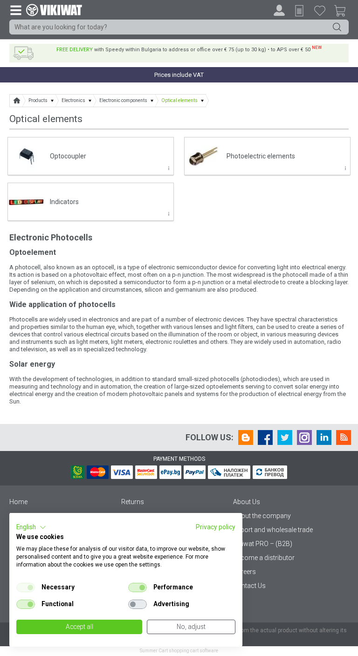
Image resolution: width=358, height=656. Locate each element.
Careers (244, 571)
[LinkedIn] (324, 437)
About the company (262, 515)
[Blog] (245, 437)
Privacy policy (215, 527)
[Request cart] (299, 10)
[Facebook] (265, 437)
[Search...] (337, 27)
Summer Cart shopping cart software (179, 650)
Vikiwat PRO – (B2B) (262, 543)
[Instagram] (304, 437)
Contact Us (249, 585)
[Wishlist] (319, 10)
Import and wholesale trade (273, 529)
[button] (31, 527)
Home (18, 502)
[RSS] (343, 437)
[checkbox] (25, 587)
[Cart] (344, 12)
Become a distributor (264, 557)
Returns (132, 502)
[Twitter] (284, 437)
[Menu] (15, 10)
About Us (246, 502)
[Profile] (279, 10)
